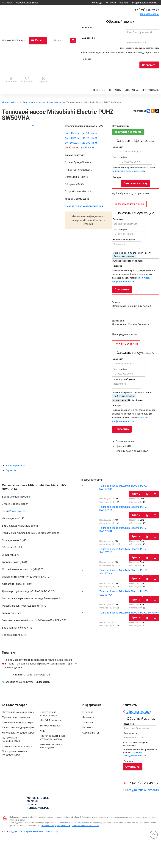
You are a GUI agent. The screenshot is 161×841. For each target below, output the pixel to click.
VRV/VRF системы (50, 720)
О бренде (97, 2)
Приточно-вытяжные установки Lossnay (52, 737)
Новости (123, 2)
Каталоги (111, 2)
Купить (135, 493)
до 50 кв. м (71, 147)
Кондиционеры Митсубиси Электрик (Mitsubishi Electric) (33, 831)
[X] (157, 111)
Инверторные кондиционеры (49, 714)
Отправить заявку (135, 183)
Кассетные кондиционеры (18, 727)
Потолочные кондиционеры (11, 739)
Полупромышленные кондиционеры (14, 753)
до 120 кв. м (72, 138)
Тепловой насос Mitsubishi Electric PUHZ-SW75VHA (129, 612)
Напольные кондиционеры (18, 732)
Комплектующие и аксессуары (51, 746)
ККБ (42, 730)
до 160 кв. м (72, 142)
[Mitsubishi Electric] (14, 40)
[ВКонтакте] (148, 111)
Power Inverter (54, 102)
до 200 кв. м (89, 142)
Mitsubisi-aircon (10, 102)
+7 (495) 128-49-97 (147, 9)
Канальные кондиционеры (18, 722)
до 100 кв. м (72, 133)
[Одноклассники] (153, 111)
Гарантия (11, 470)
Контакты (114, 90)
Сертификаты (150, 90)
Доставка (131, 90)
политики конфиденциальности (142, 52)
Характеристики (15, 465)
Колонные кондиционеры (17, 746)
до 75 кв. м (87, 147)
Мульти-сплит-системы (16, 717)
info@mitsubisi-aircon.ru (144, 2)
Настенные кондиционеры (18, 712)
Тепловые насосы (32, 102)
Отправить (149, 65)
